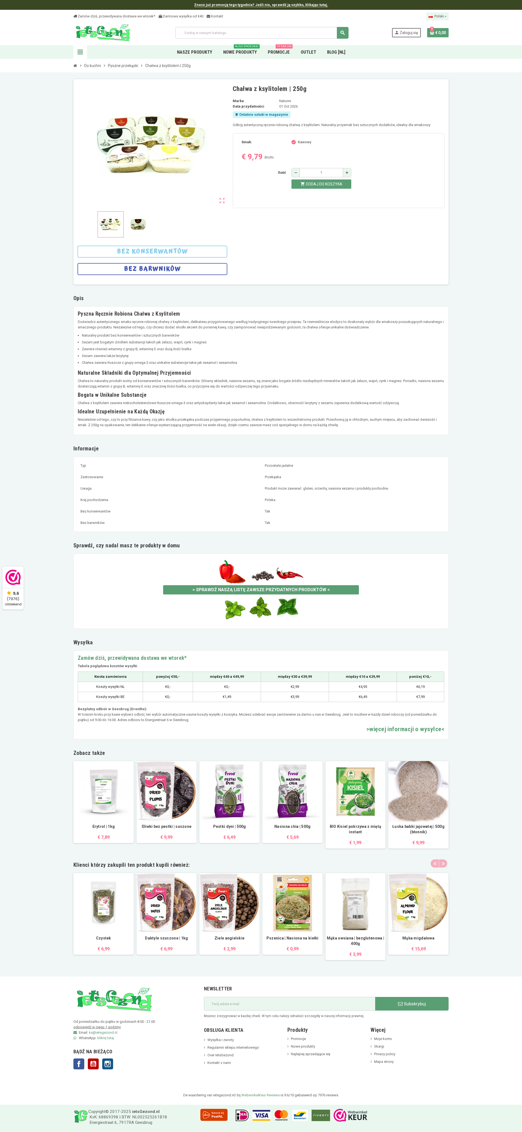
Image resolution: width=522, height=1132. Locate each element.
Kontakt (216, 16)
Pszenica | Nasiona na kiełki (292, 938)
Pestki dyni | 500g (229, 826)
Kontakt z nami (219, 1063)
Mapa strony (384, 1062)
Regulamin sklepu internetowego (233, 1047)
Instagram (107, 1063)
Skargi (379, 1046)
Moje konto (383, 1039)
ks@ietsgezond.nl (103, 1032)
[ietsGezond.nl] (102, 32)
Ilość (282, 172)
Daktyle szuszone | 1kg (166, 938)
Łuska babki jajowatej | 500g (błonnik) (418, 829)
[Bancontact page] (298, 1115)
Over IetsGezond (220, 1055)
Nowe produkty (303, 1046)
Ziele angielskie (229, 938)
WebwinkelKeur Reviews (260, 1095)
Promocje (298, 1039)
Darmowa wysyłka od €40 (182, 16)
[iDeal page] (241, 1115)
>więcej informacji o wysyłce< (405, 729)
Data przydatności (248, 106)
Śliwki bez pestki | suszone (167, 826)
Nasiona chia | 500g (292, 826)
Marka (238, 101)
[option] (103, 916)
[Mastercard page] (280, 1115)
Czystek (103, 938)
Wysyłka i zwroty (220, 1040)
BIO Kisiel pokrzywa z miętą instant (355, 829)
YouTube (93, 1063)
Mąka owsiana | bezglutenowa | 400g (355, 941)
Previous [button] (435, 863)
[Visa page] (260, 1115)
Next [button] (443, 863)
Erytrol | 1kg (103, 826)
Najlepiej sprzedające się (310, 1054)
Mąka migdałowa (418, 938)
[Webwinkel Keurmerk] (349, 1115)
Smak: (246, 142)
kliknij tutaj (105, 1038)
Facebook (78, 1063)
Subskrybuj (414, 1003)
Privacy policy (384, 1054)
